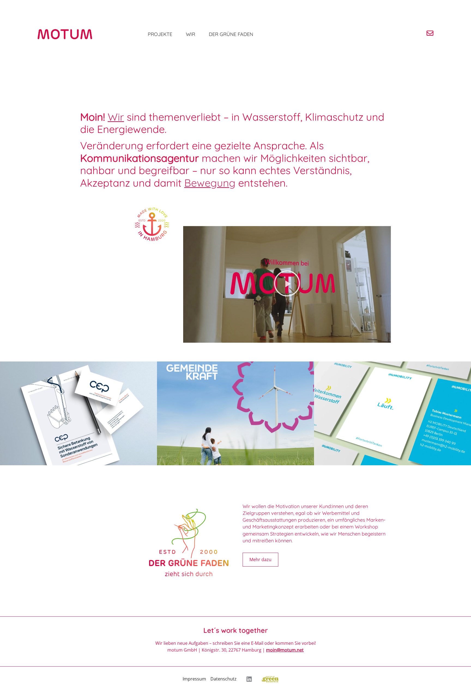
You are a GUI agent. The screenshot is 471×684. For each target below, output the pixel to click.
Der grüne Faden (231, 34)
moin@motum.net (285, 650)
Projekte (160, 34)
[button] (287, 284)
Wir (190, 34)
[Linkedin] (249, 679)
